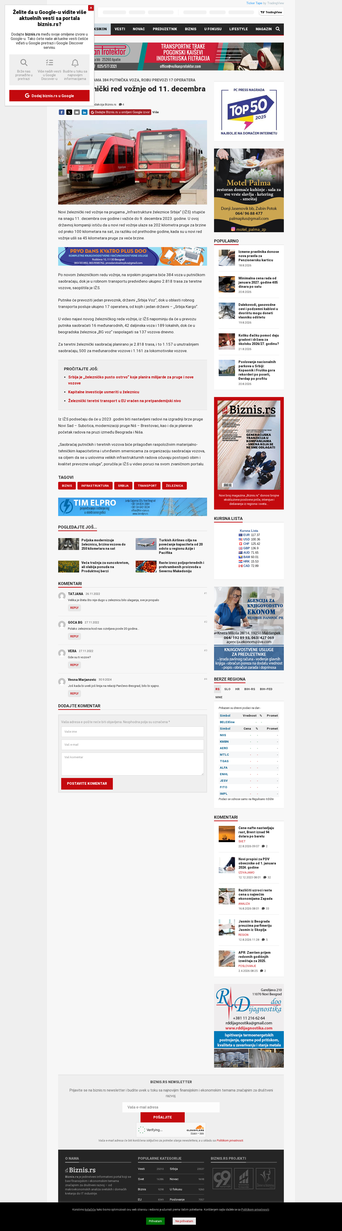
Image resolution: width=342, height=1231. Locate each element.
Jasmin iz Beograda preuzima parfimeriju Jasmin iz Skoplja (255, 926)
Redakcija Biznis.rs (103, 104)
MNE (218, 697)
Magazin (264, 29)
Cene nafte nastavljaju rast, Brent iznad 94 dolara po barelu (256, 832)
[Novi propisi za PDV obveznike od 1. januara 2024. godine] (227, 865)
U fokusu (212, 29)
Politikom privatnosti (230, 1140)
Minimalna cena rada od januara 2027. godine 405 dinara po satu (258, 282)
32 (269, 877)
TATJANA (75, 594)
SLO (227, 689)
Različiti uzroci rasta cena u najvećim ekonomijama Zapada (255, 894)
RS (217, 689)
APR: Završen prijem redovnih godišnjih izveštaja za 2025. (254, 957)
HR (237, 689)
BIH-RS (249, 689)
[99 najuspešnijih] (222, 1178)
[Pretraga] (278, 29)
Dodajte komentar (79, 706)
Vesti (120, 29)
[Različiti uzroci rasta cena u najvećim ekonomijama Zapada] (227, 896)
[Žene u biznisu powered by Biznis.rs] (265, 1178)
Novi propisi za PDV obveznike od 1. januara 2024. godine (257, 863)
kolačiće (90, 1209)
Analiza (244, 903)
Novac (139, 29)
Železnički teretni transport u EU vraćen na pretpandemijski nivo (124, 401)
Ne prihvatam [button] (184, 1221)
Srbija (174, 1168)
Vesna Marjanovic (82, 680)
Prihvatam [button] (155, 1221)
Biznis (190, 29)
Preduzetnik (165, 29)
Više (155, 112)
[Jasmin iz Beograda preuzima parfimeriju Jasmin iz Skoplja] (227, 927)
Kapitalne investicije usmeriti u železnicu (103, 392)
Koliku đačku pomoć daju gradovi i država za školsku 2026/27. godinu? (258, 340)
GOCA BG (75, 622)
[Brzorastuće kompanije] (243, 1178)
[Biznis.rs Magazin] (249, 445)
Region (243, 934)
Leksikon (98, 29)
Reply (74, 607)
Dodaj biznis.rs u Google (52, 96)
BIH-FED (266, 689)
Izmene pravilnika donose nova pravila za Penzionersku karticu (258, 256)
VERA (72, 651)
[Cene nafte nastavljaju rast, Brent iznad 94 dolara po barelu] (227, 833)
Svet (242, 841)
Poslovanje (247, 966)
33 (267, 908)
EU (140, 1199)
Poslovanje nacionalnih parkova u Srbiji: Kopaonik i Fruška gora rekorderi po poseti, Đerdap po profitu (257, 370)
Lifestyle (238, 29)
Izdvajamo (246, 872)
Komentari (70, 584)
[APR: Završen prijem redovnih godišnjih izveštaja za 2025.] (227, 958)
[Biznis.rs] (80, 1169)
